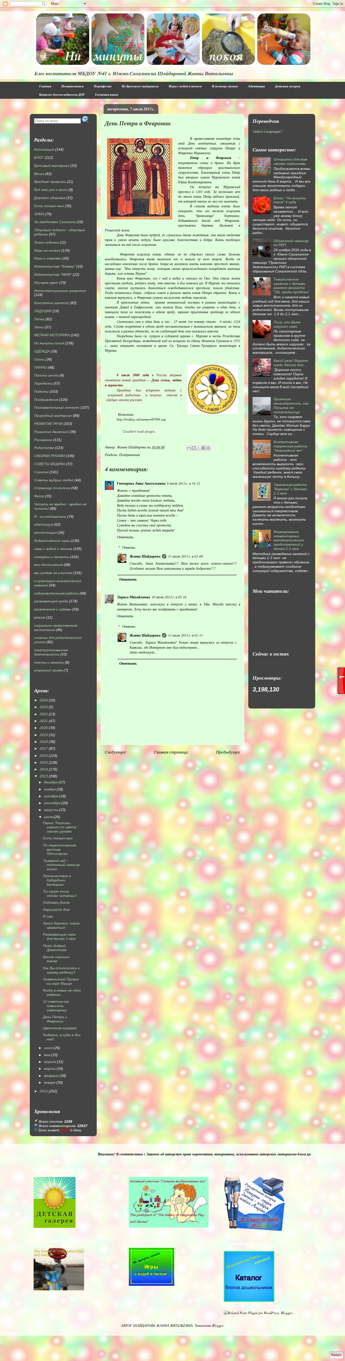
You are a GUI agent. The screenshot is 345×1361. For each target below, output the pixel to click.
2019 (44, 735)
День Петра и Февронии (55, 1019)
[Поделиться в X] (198, 447)
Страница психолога (52, 488)
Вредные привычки (50, 182)
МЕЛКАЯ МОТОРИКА (52, 335)
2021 (44, 721)
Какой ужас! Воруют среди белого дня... (291, 363)
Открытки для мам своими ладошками (290, 161)
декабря (51, 782)
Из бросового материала (140, 86)
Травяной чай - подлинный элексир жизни (61, 865)
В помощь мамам (225, 86)
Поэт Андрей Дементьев (54, 948)
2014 (44, 769)
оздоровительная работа (56, 593)
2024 (44, 700)
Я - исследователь (50, 517)
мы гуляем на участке (53, 573)
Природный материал (53, 415)
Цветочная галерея (59, 1028)
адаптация (43, 524)
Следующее (115, 752)
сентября (52, 803)
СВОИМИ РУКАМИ (49, 456)
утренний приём (48, 670)
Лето (39, 327)
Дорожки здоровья (49, 198)
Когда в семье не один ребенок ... (62, 992)
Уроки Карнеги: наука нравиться (61, 925)
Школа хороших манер (56, 959)
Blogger (217, 1325)
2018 (44, 742)
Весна (39, 174)
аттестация (45, 532)
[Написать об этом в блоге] (193, 447)
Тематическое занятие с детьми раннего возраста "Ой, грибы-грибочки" (292, 285)
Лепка (39, 319)
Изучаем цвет (46, 283)
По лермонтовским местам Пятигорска (59, 849)
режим (39, 617)
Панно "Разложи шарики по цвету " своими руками (61, 827)
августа (51, 810)
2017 (44, 748)
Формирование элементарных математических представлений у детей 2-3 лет (289, 540)
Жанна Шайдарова (145, 556)
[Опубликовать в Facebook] (203, 447)
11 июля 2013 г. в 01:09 (185, 556)
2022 (44, 714)
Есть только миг (49, 206)
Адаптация (256, 86)
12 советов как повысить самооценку (56, 1005)
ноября (50, 789)
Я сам (48, 916)
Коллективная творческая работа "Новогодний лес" (290, 446)
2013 (44, 776)
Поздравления (129, 454)
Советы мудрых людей (53, 480)
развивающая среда (51, 601)
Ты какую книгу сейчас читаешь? (60, 893)
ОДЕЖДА (42, 351)
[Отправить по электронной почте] (189, 447)
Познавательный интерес (57, 407)
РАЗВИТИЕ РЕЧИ (48, 424)
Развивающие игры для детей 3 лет (59, 936)
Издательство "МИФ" (53, 274)
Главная (45, 86)
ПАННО (40, 367)
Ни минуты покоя (49, 343)
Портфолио (103, 86)
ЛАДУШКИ (43, 311)
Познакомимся (72, 86)
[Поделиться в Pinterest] (208, 447)
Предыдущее (228, 752)
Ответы (128, 547)
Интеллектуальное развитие (60, 291)
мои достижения (48, 565)
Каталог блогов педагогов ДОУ (62, 94)
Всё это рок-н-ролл (50, 190)
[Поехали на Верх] (336, 1355)
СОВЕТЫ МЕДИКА (49, 464)
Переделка (43, 383)
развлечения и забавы (52, 609)
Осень (39, 359)
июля (48, 817)
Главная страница (171, 752)
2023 (44, 707)
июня (48, 1048)
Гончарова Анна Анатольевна (141, 483)
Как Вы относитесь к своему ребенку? (61, 970)
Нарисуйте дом (56, 910)
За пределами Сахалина (55, 222)
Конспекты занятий (51, 303)
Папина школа (46, 375)
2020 (44, 728)
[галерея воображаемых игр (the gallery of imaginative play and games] (169, 1226)
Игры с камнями (47, 258)
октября (51, 796)
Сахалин (41, 472)
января (49, 1082)
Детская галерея (287, 86)
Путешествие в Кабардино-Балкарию (57, 880)
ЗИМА (39, 214)
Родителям (44, 448)
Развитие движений (51, 432)
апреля (50, 1062)
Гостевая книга (106, 94)
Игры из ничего (47, 250)
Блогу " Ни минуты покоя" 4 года (290, 200)
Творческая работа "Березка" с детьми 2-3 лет (290, 489)
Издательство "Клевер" (54, 266)
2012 (44, 1091)
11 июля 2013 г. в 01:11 (185, 635)
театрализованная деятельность (51, 652)
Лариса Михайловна (133, 597)
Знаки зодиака (46, 242)
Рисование (43, 440)
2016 (44, 756)
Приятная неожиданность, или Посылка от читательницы (291, 405)
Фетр (39, 496)
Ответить (125, 537)
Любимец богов (56, 902)
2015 (44, 762)
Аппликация (44, 149)
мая (47, 1055)
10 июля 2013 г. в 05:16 (169, 597)
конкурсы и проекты (51, 557)
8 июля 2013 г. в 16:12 (183, 483)
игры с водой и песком (53, 549)
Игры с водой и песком (185, 86)
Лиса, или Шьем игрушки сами (287, 324)
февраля (51, 1076)
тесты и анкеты (49, 662)
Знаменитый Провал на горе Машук (61, 981)
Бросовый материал (51, 166)
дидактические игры (52, 541)
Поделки (41, 391)
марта (50, 1069)
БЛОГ (39, 157)
